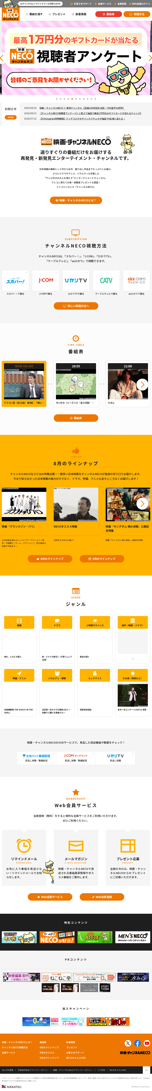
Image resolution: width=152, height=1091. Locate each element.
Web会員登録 (103, 897)
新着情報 (80, 14)
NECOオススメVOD (76, 1057)
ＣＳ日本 (101, 1070)
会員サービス (8, 1052)
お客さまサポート (82, 3)
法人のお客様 (7, 1070)
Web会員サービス (52, 897)
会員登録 (121, 3)
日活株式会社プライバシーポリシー (33, 1070)
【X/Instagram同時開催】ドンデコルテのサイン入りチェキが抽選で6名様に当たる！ (82, 118)
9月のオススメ (47, 1052)
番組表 (110, 14)
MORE (11, 117)
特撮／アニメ (19, 678)
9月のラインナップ (103, 559)
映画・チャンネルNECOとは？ (77, 200)
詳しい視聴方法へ (78, 306)
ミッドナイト (95, 678)
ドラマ (57, 625)
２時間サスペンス (95, 625)
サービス (104, 3)
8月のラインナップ (52, 559)
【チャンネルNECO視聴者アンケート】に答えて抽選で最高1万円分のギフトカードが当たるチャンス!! (90, 113)
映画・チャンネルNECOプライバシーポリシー (73, 1070)
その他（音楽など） (133, 678)
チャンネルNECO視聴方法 (15, 1047)
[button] (56, 99)
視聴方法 (138, 14)
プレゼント (59, 14)
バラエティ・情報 (57, 678)
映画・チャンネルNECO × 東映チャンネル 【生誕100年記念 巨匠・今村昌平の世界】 (82, 107)
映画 (19, 625)
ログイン (141, 3)
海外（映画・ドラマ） (133, 625)
